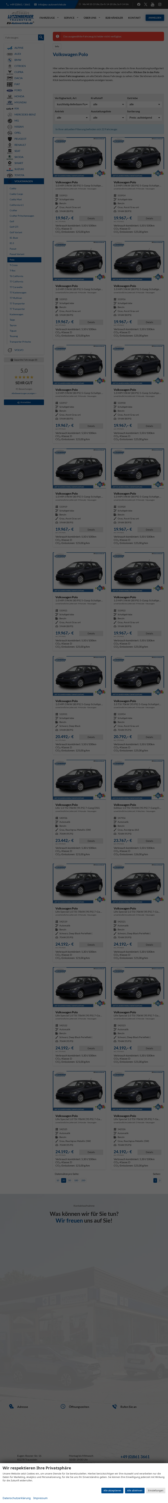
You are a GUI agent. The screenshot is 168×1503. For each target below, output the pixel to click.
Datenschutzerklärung (17, 1498)
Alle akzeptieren (112, 1490)
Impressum (40, 1498)
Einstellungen (155, 1490)
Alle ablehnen (134, 1490)
